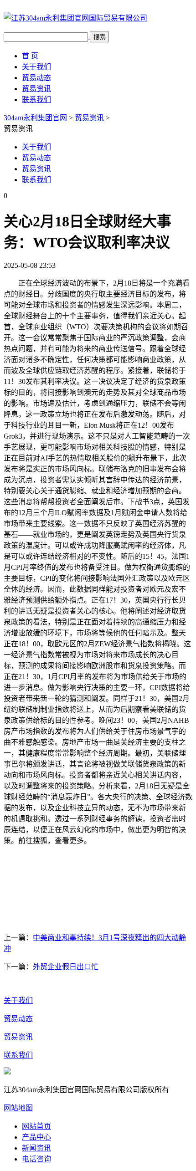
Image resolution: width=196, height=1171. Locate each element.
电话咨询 (36, 1159)
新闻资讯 (36, 1148)
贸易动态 (36, 78)
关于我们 (36, 67)
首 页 (30, 56)
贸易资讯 (36, 88)
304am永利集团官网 (35, 118)
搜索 (99, 37)
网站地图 (18, 1108)
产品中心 (36, 1137)
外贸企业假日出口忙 (65, 967)
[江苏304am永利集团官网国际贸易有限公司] (75, 18)
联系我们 (36, 99)
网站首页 (36, 1126)
